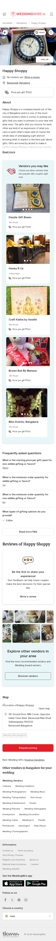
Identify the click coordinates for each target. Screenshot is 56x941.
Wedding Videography (35, 808)
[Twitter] (12, 900)
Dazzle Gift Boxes (20, 217)
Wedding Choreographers (15, 831)
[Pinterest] (19, 900)
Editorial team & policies (14, 864)
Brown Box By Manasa (23, 370)
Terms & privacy (25, 850)
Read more (8, 152)
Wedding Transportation (14, 797)
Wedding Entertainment (13, 803)
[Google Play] (36, 886)
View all (44, 59)
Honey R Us (16, 268)
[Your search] (4, 32)
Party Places (40, 825)
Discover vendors (28, 676)
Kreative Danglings (34, 759)
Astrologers (24, 825)
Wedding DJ (28, 820)
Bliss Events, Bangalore (24, 422)
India (12, 916)
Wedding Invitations (24, 786)
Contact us (7, 850)
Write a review (28, 596)
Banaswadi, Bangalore (18, 82)
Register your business (13, 859)
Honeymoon (8, 814)
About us (34, 859)
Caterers (6, 786)
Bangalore (22, 23)
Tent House (36, 797)
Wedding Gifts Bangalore (14, 735)
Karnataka (7, 23)
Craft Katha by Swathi (23, 319)
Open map (44, 708)
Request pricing (28, 748)
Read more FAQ (28, 531)
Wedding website (10, 869)
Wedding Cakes (10, 820)
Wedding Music (37, 791)
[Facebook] (5, 900)
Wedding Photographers (14, 791)
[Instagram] (26, 900)
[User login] (51, 14)
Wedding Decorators (29, 814)
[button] (28, 577)
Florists (33, 803)
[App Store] (13, 886)
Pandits (41, 820)
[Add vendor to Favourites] (51, 32)
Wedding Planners (11, 808)
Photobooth (8, 825)
